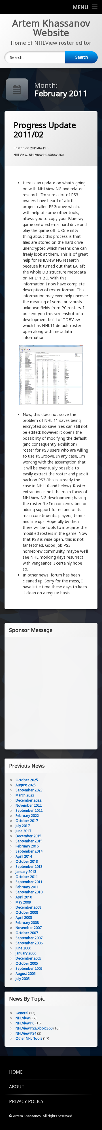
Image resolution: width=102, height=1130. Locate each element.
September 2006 (29, 943)
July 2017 (23, 825)
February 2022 (27, 815)
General (22, 1013)
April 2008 (24, 917)
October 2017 (27, 820)
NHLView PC (25, 1023)
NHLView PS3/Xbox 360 (46, 155)
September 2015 (29, 841)
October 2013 (27, 861)
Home (16, 1072)
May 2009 (23, 902)
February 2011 (27, 887)
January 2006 (26, 953)
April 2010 (24, 897)
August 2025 (26, 785)
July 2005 (23, 978)
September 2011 (29, 881)
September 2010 (29, 892)
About (16, 1087)
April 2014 (24, 856)
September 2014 (29, 851)
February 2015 (27, 846)
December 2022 (28, 800)
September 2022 (29, 810)
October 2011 (27, 876)
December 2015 (28, 836)
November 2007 (29, 927)
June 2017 (23, 830)
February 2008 (27, 922)
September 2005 (29, 968)
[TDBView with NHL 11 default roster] (51, 376)
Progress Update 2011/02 (45, 129)
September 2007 (29, 937)
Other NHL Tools (29, 1038)
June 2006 (23, 948)
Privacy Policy (26, 1102)
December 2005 (28, 958)
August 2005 (26, 973)
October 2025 (27, 779)
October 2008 (27, 912)
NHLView (20, 155)
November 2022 (29, 805)
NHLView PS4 (26, 1033)
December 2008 (28, 907)
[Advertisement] (51, 693)
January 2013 (26, 871)
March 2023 (25, 795)
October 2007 (27, 932)
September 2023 (29, 790)
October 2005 (27, 963)
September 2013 (29, 866)
